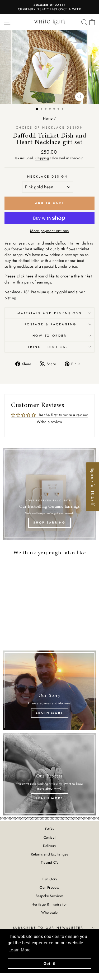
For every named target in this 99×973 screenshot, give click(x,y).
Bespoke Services (50, 895)
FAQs (49, 829)
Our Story (49, 879)
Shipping (42, 158)
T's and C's (49, 862)
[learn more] (49, 774)
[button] (92, 486)
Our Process (49, 887)
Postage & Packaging (49, 324)
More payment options (49, 231)
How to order (49, 335)
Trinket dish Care (49, 347)
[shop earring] (49, 494)
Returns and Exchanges (49, 854)
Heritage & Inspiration (49, 904)
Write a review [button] (49, 422)
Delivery (49, 845)
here (30, 276)
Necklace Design (47, 176)
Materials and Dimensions (49, 313)
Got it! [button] (50, 963)
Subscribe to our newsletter (48, 927)
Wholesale (49, 912)
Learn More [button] (19, 950)
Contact (50, 837)
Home (48, 118)
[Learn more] (49, 690)
